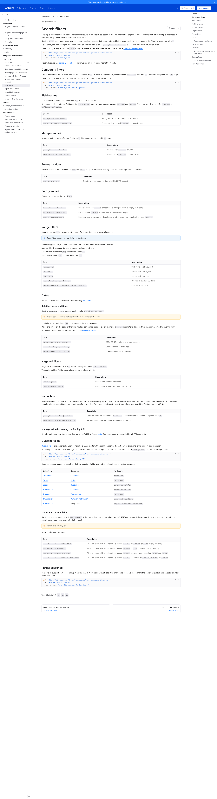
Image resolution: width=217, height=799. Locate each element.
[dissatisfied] (58, 595)
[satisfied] (66, 595)
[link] (16, 62)
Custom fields (47, 446)
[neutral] (62, 595)
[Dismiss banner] (215, 2)
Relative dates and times (203, 41)
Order (45, 480)
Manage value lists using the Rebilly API (204, 52)
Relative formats (89, 330)
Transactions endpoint (133, 48)
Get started (204, 8)
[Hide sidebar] (28, 796)
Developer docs (48, 16)
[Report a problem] (175, 52)
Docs (42, 8)
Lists (100, 434)
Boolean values (197, 27)
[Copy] (178, 52)
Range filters (196, 34)
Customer (47, 475)
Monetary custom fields (202, 60)
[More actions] (179, 28)
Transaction (48, 489)
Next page (172, 610)
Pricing (33, 8)
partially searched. (67, 63)
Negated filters (197, 44)
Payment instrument (79, 499)
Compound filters (198, 17)
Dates (194, 37)
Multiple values (197, 24)
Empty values (197, 31)
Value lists (195, 48)
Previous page (51, 610)
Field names (196, 20)
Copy (173, 28)
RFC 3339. (87, 300)
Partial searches (198, 64)
